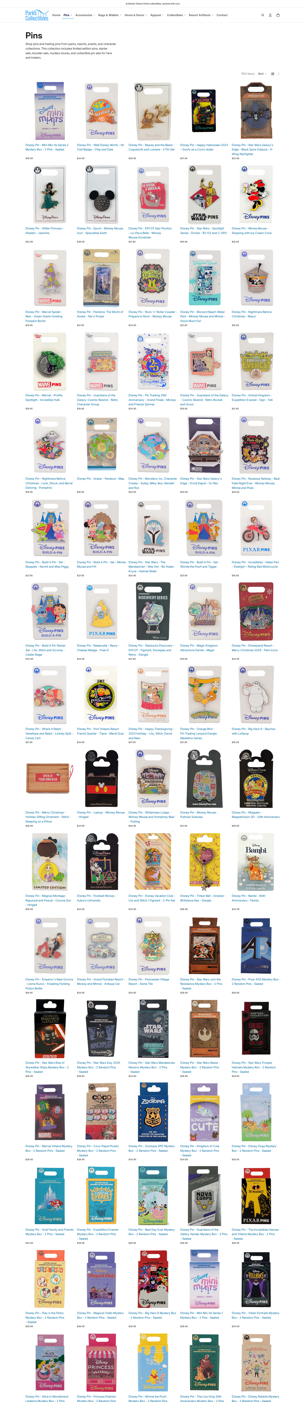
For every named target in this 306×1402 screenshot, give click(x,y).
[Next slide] (69, 111)
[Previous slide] (31, 111)
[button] (262, 74)
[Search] (263, 15)
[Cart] (278, 15)
